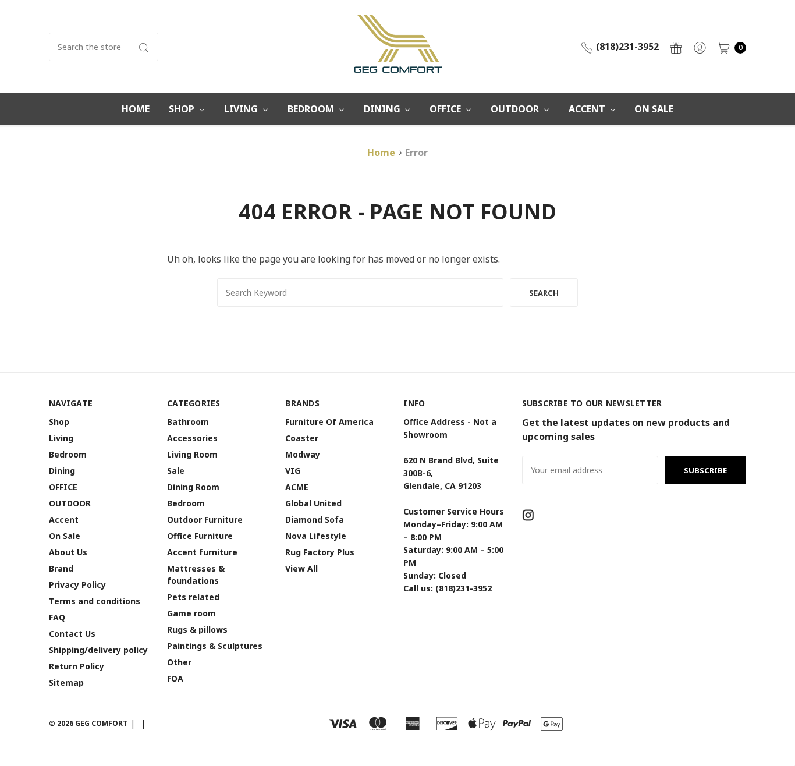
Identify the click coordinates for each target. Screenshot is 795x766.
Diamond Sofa (314, 519)
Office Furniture (200, 535)
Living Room (192, 454)
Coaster (301, 438)
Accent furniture (202, 552)
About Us (68, 552)
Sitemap (66, 682)
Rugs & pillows (197, 629)
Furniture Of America (329, 421)
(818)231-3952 (626, 46)
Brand (61, 568)
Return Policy (76, 666)
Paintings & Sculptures (214, 645)
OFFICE (446, 108)
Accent (588, 108)
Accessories (192, 438)
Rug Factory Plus (319, 552)
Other (179, 662)
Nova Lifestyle (315, 535)
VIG (292, 470)
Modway (302, 454)
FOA (175, 678)
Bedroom (312, 108)
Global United (313, 503)
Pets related (193, 596)
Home (136, 108)
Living (242, 108)
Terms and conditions (94, 601)
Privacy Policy (77, 584)
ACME (296, 486)
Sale (175, 470)
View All (301, 568)
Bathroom (188, 421)
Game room (191, 613)
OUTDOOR (516, 108)
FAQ (57, 617)
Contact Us (72, 633)
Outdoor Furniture (205, 519)
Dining (383, 108)
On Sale (653, 108)
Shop (183, 108)
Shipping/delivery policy (98, 649)
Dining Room (193, 486)
